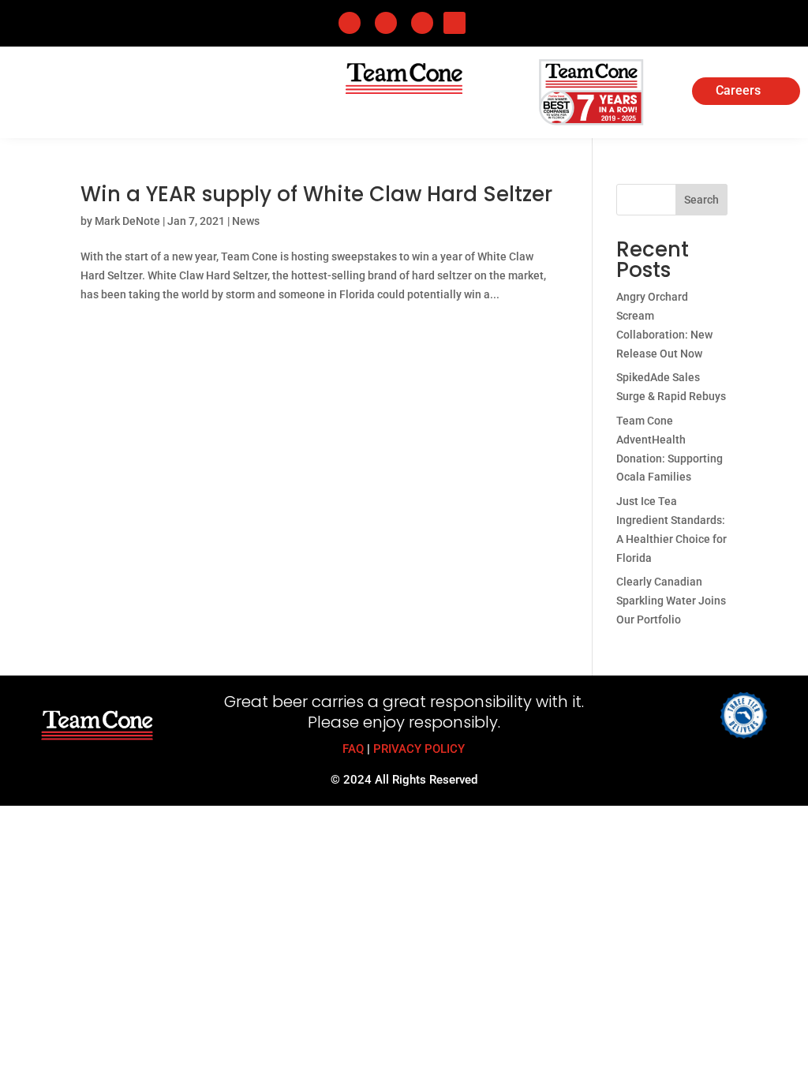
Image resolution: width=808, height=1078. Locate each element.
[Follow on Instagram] (422, 23)
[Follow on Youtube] (454, 23)
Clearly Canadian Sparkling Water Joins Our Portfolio (671, 600)
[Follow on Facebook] (350, 23)
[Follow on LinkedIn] (386, 23)
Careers (738, 91)
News (246, 221)
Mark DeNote (127, 221)
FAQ (353, 749)
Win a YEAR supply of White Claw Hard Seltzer (316, 194)
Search (701, 199)
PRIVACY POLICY (419, 749)
